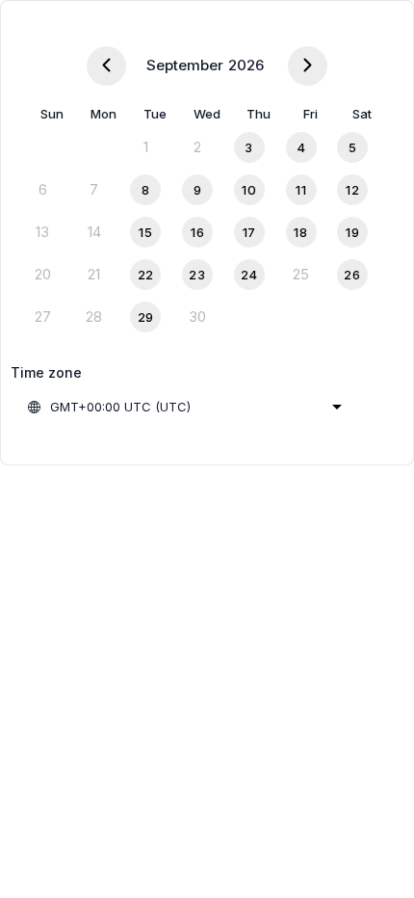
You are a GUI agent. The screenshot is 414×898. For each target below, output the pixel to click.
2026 (246, 65)
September (184, 65)
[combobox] (184, 406)
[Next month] (307, 66)
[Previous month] (106, 66)
